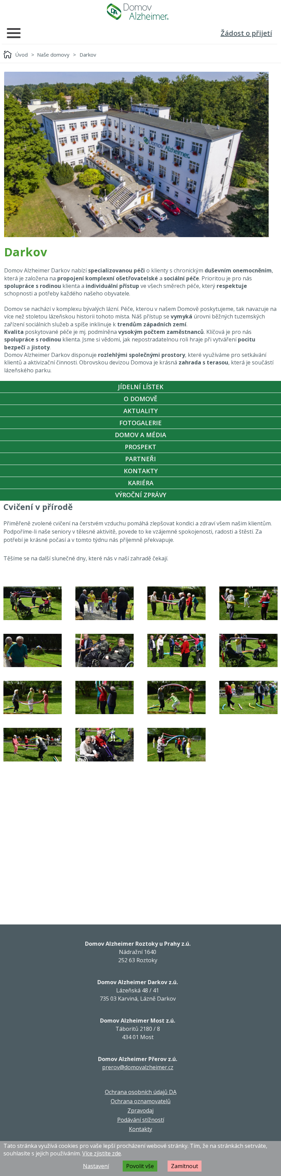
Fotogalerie (140, 423)
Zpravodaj (140, 1110)
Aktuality (140, 411)
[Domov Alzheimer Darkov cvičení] (32, 603)
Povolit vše (140, 1166)
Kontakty (141, 471)
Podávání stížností (140, 1119)
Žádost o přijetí (246, 33)
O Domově (140, 399)
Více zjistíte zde (101, 1153)
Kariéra (141, 483)
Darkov (88, 54)
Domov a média (140, 435)
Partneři (140, 459)
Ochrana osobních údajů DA (140, 1092)
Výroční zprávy (140, 495)
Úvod (21, 54)
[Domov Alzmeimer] (138, 11)
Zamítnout (184, 1166)
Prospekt (140, 447)
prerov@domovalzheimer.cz (137, 1067)
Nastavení (96, 1166)
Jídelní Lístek (140, 387)
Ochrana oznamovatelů (141, 1101)
